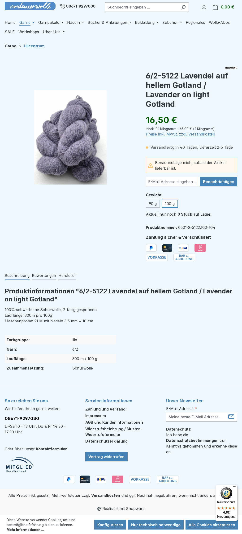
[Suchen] (183, 7)
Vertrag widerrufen (106, 456)
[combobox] (141, 7)
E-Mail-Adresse (181, 408)
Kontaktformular (51, 449)
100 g (170, 203)
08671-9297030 (80, 6)
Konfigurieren (110, 524)
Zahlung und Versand (105, 409)
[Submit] (231, 416)
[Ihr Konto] (204, 7)
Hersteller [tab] (67, 275)
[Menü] (234, 487)
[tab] (17, 275)
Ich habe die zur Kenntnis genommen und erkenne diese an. (201, 443)
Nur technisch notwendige (156, 524)
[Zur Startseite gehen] (30, 6)
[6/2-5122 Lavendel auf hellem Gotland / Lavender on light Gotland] (70, 137)
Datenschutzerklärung (106, 441)
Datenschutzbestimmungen (192, 440)
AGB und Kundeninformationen (114, 422)
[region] (70, 137)
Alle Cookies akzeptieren (212, 524)
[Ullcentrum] (231, 68)
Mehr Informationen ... (25, 530)
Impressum (95, 415)
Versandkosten (105, 495)
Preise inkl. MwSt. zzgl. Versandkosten (180, 134)
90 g (153, 203)
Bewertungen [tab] (44, 275)
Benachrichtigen (218, 181)
